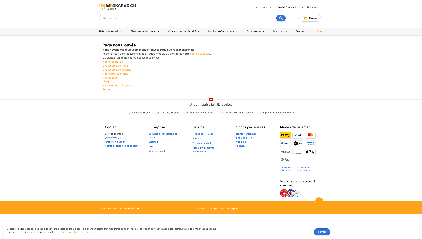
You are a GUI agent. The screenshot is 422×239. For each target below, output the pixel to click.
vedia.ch (241, 141)
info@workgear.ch (115, 141)
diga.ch (240, 145)
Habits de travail (112, 61)
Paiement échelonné (305, 168)
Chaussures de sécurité (116, 69)
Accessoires (110, 77)
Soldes (106, 89)
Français (280, 6)
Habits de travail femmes (117, 85)
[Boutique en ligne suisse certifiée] (284, 193)
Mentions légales (158, 151)
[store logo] (117, 7)
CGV (151, 146)
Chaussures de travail (115, 65)
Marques (107, 81)
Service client (261, 6)
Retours (196, 138)
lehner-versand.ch (246, 133)
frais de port (231, 208)
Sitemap (153, 141)
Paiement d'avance (286, 168)
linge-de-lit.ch (244, 137)
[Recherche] (281, 18)
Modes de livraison (202, 133)
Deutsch (291, 6)
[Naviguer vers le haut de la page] (319, 201)
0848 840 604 (113, 137)
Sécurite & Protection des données (163, 135)
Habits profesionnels (115, 73)
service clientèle (200, 53)
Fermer (322, 231)
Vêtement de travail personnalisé (203, 149)
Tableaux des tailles (203, 143)
